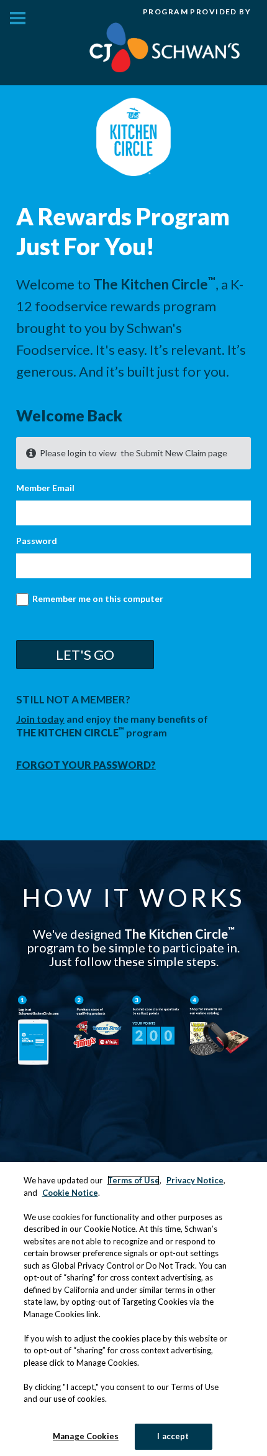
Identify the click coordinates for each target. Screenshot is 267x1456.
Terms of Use (133, 1180)
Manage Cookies (86, 1436)
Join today (40, 719)
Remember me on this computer (96, 598)
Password (36, 540)
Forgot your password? (86, 765)
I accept (173, 1436)
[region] (133, 1309)
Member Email (45, 487)
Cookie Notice (70, 1193)
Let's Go (85, 654)
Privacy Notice (195, 1180)
